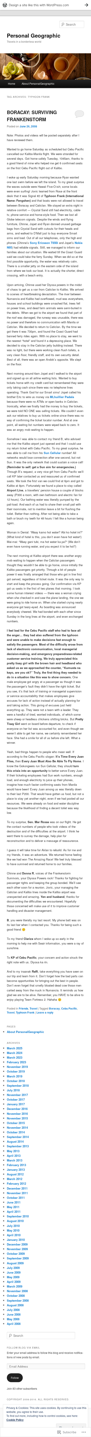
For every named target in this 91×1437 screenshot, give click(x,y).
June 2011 (14, 1202)
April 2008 (14, 1324)
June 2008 (14, 1314)
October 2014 (16, 1132)
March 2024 (14, 1053)
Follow (15, 1378)
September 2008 (18, 1300)
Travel (33, 1008)
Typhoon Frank (25, 1012)
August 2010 (15, 1221)
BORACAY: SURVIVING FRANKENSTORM (32, 116)
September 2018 (18, 1085)
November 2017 (17, 1095)
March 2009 (14, 1286)
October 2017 (16, 1099)
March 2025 (14, 1048)
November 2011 (17, 1193)
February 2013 (16, 1165)
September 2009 (18, 1258)
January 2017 (16, 1104)
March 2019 (14, 1076)
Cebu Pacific (69, 1008)
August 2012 (15, 1174)
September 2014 (18, 1137)
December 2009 (17, 1244)
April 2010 (14, 1235)
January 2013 (16, 1169)
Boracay (54, 1008)
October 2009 (16, 1253)
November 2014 (17, 1127)
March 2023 (14, 1057)
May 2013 (13, 1151)
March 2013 (14, 1160)
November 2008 (17, 1291)
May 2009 (13, 1277)
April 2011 (14, 1211)
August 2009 (15, 1263)
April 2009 (14, 1282)
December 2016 (17, 1109)
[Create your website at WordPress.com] (45, 5)
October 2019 (16, 1071)
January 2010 (16, 1240)
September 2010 (18, 1216)
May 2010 (13, 1230)
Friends (23, 1008)
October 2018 (16, 1081)
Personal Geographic (33, 35)
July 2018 (13, 1090)
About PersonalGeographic (38, 83)
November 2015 (17, 1118)
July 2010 (13, 1226)
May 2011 (13, 1207)
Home (11, 83)
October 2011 (16, 1198)
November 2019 (17, 1067)
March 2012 (14, 1179)
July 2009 (13, 1268)
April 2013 (14, 1155)
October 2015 (16, 1123)
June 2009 (14, 1272)
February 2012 (16, 1183)
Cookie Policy (15, 1420)
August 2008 (15, 1305)
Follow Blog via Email (23, 1347)
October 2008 (16, 1295)
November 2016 (17, 1113)
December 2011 (17, 1188)
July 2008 (13, 1310)
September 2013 (18, 1146)
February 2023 (16, 1062)
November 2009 (17, 1249)
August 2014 (15, 1141)
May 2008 (13, 1319)
